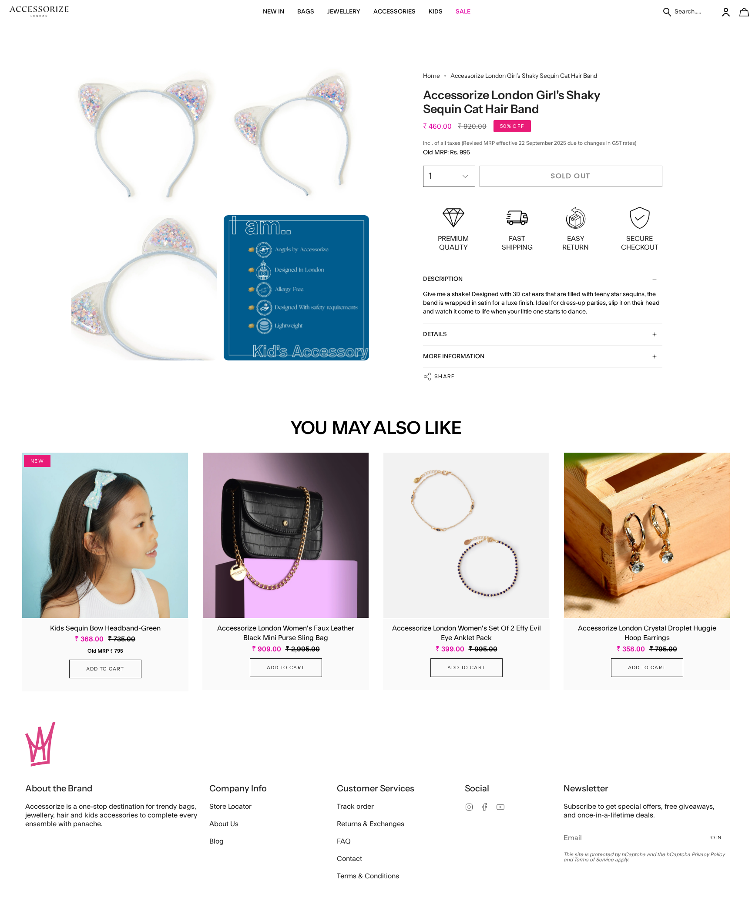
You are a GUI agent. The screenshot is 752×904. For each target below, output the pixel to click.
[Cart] (739, 12)
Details (435, 334)
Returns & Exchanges (370, 824)
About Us (223, 824)
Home (431, 76)
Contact (349, 858)
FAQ (344, 841)
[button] (273, 12)
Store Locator (230, 806)
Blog (216, 841)
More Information (453, 357)
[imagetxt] (39, 11)
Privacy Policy (708, 854)
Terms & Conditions (368, 876)
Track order (355, 806)
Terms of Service (594, 859)
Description (443, 279)
